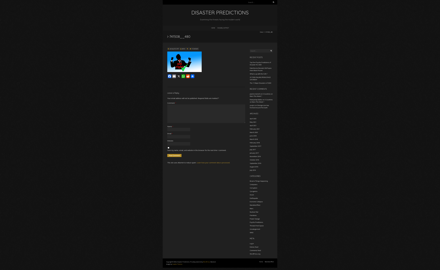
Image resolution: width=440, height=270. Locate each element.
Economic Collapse (256, 202)
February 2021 (255, 129)
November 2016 (255, 156)
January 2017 (254, 153)
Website (170, 141)
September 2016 (255, 163)
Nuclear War (254, 212)
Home (213, 28)
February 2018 (255, 143)
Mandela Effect (223, 28)
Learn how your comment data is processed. (213, 163)
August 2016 (254, 167)
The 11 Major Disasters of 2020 (260, 83)
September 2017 (255, 146)
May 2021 (253, 122)
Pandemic (253, 215)
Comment (171, 103)
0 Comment (195, 49)
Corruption (253, 188)
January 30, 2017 (174, 49)
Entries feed (254, 247)
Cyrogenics (253, 191)
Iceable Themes (177, 264)
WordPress (206, 262)
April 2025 (253, 119)
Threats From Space (257, 226)
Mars (251, 208)
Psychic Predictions (256, 222)
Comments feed (255, 250)
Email (170, 133)
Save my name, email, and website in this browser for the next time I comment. (196, 150)
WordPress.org (255, 254)
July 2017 (253, 150)
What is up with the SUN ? (258, 74)
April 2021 (253, 125)
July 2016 (253, 170)
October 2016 (254, 160)
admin (183, 49)
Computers (253, 184)
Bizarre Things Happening (259, 181)
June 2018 (253, 136)
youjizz (252, 105)
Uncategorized (255, 229)
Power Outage (255, 219)
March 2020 (254, 132)
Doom (252, 195)
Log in (252, 244)
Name (170, 126)
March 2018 (254, 139)
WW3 (251, 233)
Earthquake (254, 198)
